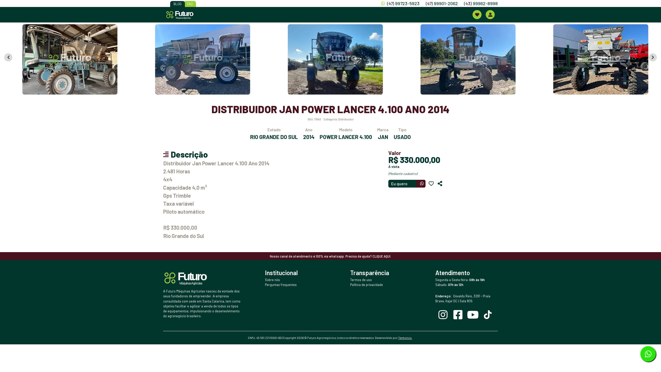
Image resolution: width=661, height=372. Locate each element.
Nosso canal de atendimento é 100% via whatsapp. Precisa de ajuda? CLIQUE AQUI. (330, 256)
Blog (178, 4)
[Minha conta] (490, 14)
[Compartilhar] (440, 184)
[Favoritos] (431, 184)
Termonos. (405, 337)
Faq (190, 4)
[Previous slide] (8, 57)
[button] (65, 59)
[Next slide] (653, 57)
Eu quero (399, 183)
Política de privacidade (366, 285)
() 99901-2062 (442, 3)
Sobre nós (272, 280)
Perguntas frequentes (281, 285)
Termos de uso (361, 280)
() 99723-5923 (403, 3)
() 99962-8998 (481, 3)
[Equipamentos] (477, 14)
